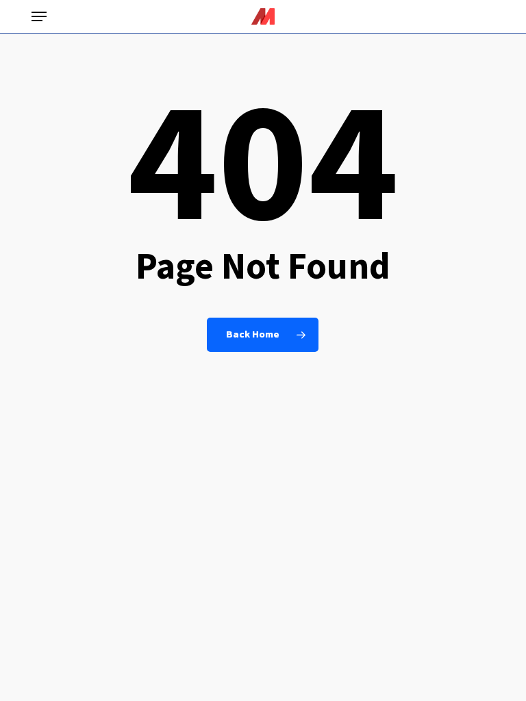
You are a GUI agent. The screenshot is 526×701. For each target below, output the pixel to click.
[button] (39, 16)
